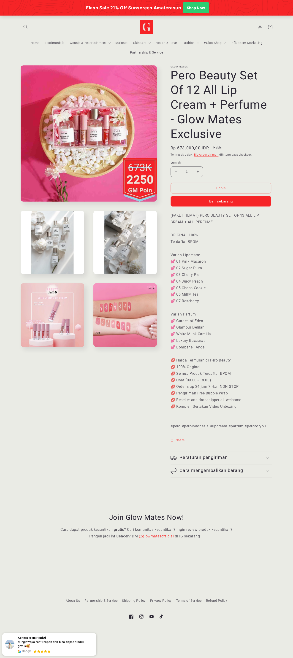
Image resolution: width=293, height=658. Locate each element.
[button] (26, 27)
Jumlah (176, 162)
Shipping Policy (134, 600)
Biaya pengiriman (206, 154)
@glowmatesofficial (157, 536)
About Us (73, 600)
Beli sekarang (221, 201)
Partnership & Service (101, 600)
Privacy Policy (161, 600)
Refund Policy (216, 600)
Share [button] (180, 440)
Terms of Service (189, 600)
